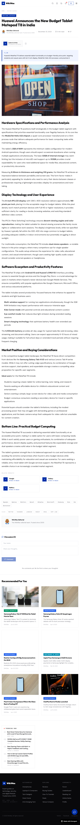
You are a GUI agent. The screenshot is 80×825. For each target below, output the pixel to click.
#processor (6, 506)
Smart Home (26, 798)
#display (40, 502)
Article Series (66, 798)
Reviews (45, 787)
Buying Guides (12, 11)
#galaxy (14, 502)
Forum (64, 787)
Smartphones (26, 787)
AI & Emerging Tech (29, 802)
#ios (68, 502)
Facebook (20, 512)
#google (5, 502)
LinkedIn (29, 512)
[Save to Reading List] (26, 43)
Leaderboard (66, 790)
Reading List (66, 794)
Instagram (75, 816)
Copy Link (54, 512)
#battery (23, 502)
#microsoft (50, 502)
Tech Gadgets (27, 794)
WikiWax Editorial (18, 520)
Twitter (10, 512)
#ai (75, 502)
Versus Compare (48, 802)
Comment (9, 559)
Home (3, 11)
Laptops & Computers (29, 790)
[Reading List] (57, 3)
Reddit (38, 512)
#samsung (61, 502)
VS (71, 3)
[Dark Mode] (61, 3)
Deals (44, 798)
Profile (64, 802)
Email (45, 512)
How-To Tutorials (48, 794)
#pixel (32, 502)
